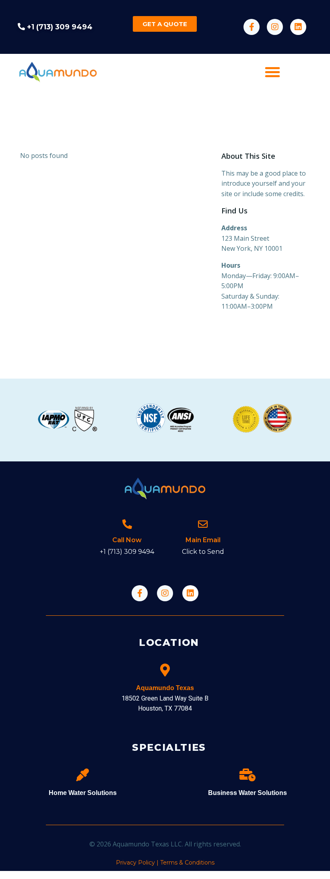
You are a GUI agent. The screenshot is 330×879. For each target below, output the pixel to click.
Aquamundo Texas (165, 687)
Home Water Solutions (83, 792)
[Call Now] (127, 524)
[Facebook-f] (251, 27)
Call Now (127, 540)
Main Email (203, 540)
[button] (272, 72)
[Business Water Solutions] (247, 774)
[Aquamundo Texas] (165, 670)
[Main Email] (203, 524)
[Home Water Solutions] (82, 774)
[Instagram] (275, 27)
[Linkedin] (298, 27)
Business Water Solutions (247, 792)
